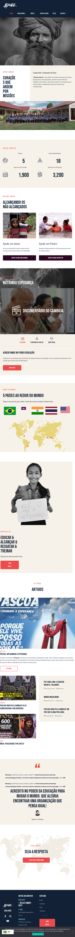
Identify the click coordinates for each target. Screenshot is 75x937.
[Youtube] (7, 921)
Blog (54, 13)
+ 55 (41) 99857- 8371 (25, 904)
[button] (12, 367)
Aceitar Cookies (38, 934)
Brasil (41, 900)
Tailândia (42, 911)
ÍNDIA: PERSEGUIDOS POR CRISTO (12, 743)
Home (11, 13)
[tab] (22, 340)
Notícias (3, 651)
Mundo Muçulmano (51, 697)
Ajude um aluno (11, 243)
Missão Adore (60, 688)
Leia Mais (12, 668)
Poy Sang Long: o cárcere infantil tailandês (54, 683)
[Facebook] (5, 916)
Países (32, 13)
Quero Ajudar (44, 13)
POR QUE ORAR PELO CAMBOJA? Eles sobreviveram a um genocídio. (13, 707)
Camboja (2, 703)
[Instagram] (10, 916)
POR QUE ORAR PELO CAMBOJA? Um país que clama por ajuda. (56, 711)
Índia (1, 741)
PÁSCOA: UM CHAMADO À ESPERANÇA (13, 654)
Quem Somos (21, 13)
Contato (62, 13)
